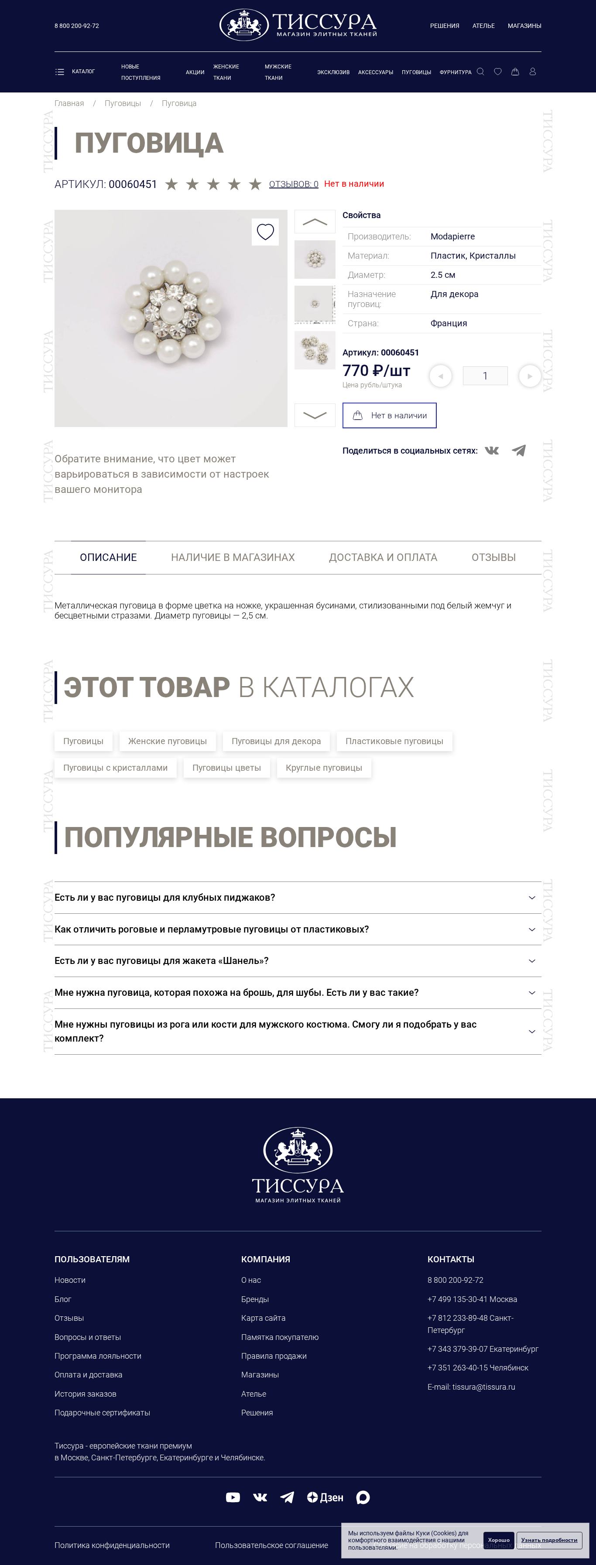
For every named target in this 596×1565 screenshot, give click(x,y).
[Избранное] (498, 72)
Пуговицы (416, 72)
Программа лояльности (98, 1355)
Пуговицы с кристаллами (115, 767)
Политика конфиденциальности (112, 1545)
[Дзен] (325, 1497)
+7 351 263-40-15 (458, 1367)
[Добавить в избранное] (265, 232)
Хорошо (499, 1540)
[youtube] (233, 1497)
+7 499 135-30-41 (458, 1299)
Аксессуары (375, 72)
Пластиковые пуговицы (395, 741)
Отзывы (69, 1317)
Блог (63, 1299)
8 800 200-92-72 (455, 1280)
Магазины (524, 25)
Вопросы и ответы (88, 1337)
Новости (70, 1280)
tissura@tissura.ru (483, 1386)
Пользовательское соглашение (271, 1545)
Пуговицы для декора (276, 741)
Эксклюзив (333, 72)
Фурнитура (456, 72)
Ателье (484, 25)
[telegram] (287, 1497)
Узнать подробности (549, 1540)
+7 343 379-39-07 (458, 1348)
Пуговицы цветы (226, 767)
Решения (444, 25)
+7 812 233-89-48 (458, 1317)
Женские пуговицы (167, 741)
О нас (251, 1280)
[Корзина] (515, 72)
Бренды (255, 1299)
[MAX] (363, 1497)
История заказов (85, 1393)
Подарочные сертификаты (103, 1412)
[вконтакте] (260, 1497)
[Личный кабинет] (532, 72)
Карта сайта (263, 1317)
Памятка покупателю (280, 1337)
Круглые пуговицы (324, 767)
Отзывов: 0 (294, 184)
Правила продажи (274, 1355)
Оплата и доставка (89, 1374)
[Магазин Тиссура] (298, 1164)
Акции (195, 72)
